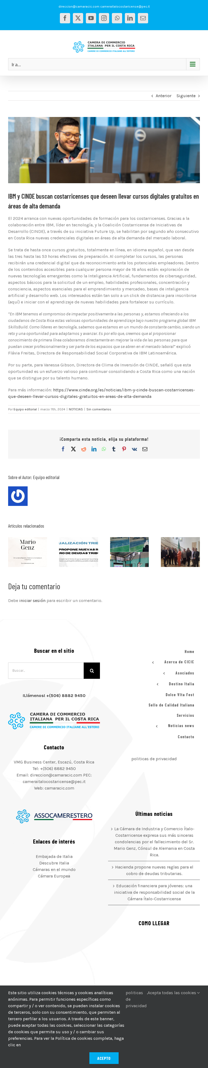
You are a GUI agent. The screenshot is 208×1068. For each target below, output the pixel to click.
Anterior (163, 95)
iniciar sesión (33, 600)
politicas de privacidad (154, 758)
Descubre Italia (54, 863)
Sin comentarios (98, 409)
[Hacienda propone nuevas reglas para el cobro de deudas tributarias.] (78, 552)
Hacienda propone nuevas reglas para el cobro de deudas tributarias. (72, 552)
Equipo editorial (25, 409)
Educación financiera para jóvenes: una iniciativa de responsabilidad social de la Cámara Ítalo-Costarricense (123, 552)
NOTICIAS (76, 409)
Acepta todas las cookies (172, 992)
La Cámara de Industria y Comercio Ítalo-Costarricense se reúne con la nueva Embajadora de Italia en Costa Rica (173, 552)
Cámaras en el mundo (54, 869)
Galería (34, 552)
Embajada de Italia (54, 856)
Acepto (104, 1058)
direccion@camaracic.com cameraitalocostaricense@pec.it (104, 6)
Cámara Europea (54, 876)
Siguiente (186, 95)
